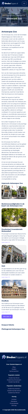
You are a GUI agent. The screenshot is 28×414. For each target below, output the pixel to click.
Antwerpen (16, 13)
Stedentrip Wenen (14, 392)
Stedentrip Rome (14, 378)
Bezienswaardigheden (8, 15)
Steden (14, 369)
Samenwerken (14, 371)
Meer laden (6, 316)
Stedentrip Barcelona (14, 390)
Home (10, 13)
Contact (14, 399)
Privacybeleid (14, 403)
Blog (14, 367)
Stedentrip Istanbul (14, 388)
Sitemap (14, 405)
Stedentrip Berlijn (14, 382)
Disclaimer (14, 401)
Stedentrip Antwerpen (14, 380)
